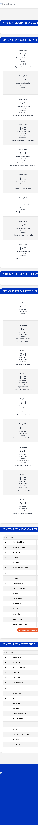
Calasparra (17, 693)
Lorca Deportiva (18, 583)
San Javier (16, 662)
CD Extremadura (19, 547)
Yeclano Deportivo (19, 588)
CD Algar (16, 672)
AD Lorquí (16, 703)
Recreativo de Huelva (20, 568)
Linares (15, 573)
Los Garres (16, 678)
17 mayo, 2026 (23, 350)
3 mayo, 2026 (23, 51)
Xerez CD (16, 557)
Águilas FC (16, 552)
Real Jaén (16, 563)
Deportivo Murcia (19, 719)
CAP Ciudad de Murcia (21, 734)
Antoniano (16, 593)
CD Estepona (17, 599)
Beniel (15, 729)
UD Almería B (17, 619)
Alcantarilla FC (18, 657)
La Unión (16, 578)
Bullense (16, 739)
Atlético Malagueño (20, 624)
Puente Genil (17, 604)
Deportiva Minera (19, 542)
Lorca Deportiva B (19, 714)
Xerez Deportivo (18, 609)
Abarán (15, 698)
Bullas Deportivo (19, 667)
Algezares (16, 724)
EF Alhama (16, 688)
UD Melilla (16, 614)
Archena (16, 708)
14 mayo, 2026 (23, 302)
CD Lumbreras (18, 683)
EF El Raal (16, 744)
